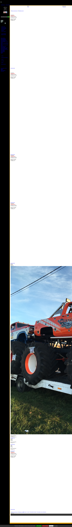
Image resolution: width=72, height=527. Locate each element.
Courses (2, 55)
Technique (2, 60)
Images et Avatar (3, 31)
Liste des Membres (3, 28)
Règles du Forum (3, 34)
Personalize (51, 525)
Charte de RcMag (3, 33)
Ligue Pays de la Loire (4, 48)
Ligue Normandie (3, 39)
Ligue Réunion (3, 51)
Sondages (2, 30)
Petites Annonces (3, 64)
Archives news (3, 26)
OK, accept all (39, 525)
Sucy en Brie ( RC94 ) (4, 68)
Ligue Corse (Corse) (3, 46)
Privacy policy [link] (56, 525)
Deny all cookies (45, 525)
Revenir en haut (13, 68)
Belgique (2, 52)
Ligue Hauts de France (4, 40)
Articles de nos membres (4, 57)
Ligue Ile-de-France (3, 38)
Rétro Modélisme (3, 70)
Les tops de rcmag (3, 27)
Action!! (2, 59)
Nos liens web (3, 29)
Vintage (2, 62)
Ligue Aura (2, 71)
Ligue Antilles (3, 50)
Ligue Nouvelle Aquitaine (4, 47)
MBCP (2, 69)
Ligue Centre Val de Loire (4, 49)
